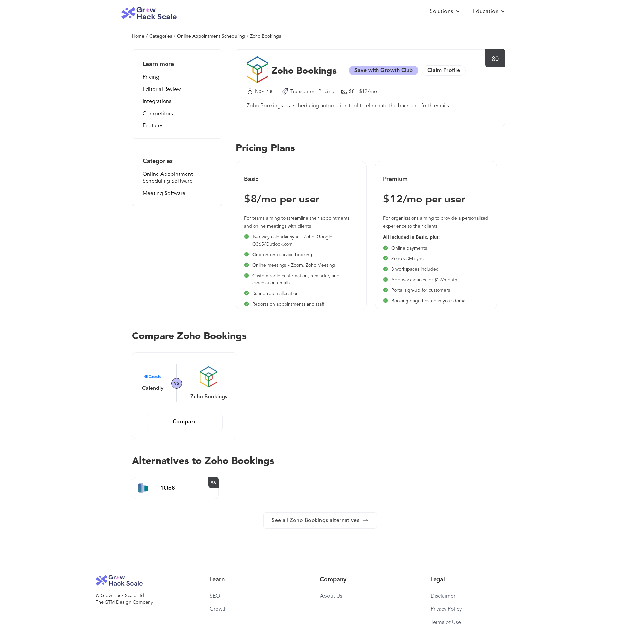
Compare (185, 422)
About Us (331, 596)
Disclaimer (443, 596)
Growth (218, 609)
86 (213, 483)
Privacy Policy (446, 609)
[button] (445, 11)
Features (153, 126)
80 (495, 59)
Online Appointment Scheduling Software (168, 178)
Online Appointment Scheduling (211, 36)
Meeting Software (164, 193)
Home (138, 36)
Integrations (157, 101)
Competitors (158, 114)
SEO (215, 596)
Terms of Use (446, 622)
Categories (160, 36)
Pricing (151, 77)
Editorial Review (162, 89)
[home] (149, 13)
